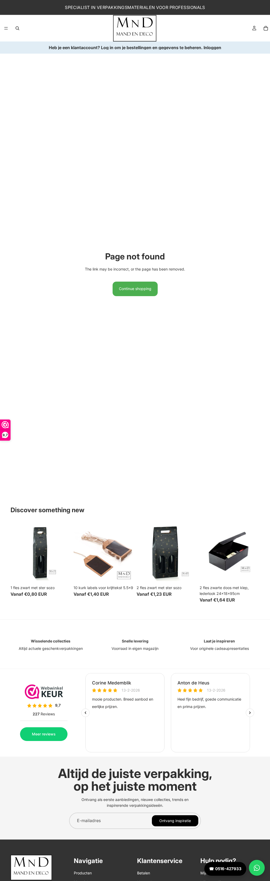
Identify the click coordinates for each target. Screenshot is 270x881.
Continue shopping (135, 288)
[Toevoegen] (62, 574)
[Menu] (6, 28)
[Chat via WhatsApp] (257, 868)
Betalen (143, 873)
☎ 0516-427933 (225, 868)
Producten (83, 873)
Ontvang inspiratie (175, 820)
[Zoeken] (17, 28)
